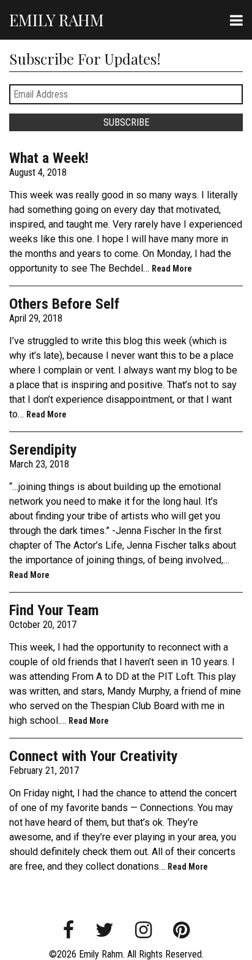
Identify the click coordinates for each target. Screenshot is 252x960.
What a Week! (49, 158)
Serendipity (43, 449)
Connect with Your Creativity (93, 756)
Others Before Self (64, 303)
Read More (172, 268)
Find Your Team (54, 610)
